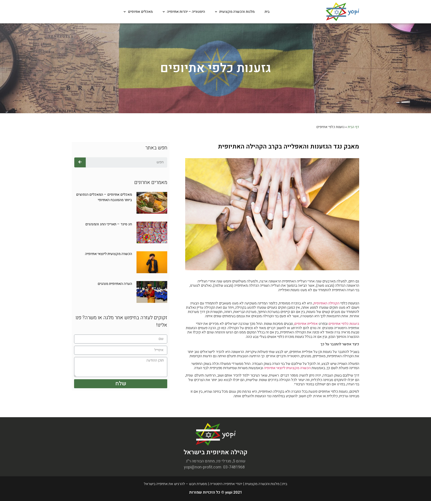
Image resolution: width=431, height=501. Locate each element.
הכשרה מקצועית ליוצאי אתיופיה (287, 368)
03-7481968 (234, 467)
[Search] (80, 162)
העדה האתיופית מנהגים (115, 283)
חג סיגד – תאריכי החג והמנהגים (108, 224)
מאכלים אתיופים (140, 11)
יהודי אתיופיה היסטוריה (226, 484)
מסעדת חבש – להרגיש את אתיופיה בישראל (175, 484)
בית (267, 11)
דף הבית (353, 126)
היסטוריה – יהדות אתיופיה (186, 11)
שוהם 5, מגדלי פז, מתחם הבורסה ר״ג (215, 461)
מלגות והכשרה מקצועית (237, 11)
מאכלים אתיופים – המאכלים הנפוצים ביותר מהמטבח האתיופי (104, 197)
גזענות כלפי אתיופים (343, 323)
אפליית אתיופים (306, 323)
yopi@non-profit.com (202, 467)
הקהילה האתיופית (326, 303)
